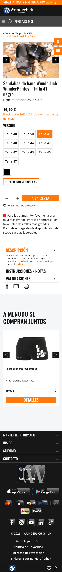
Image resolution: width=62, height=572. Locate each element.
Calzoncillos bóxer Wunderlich (21, 369)
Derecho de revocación (28, 553)
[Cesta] (60, 21)
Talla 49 (45, 143)
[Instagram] (21, 522)
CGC (38, 541)
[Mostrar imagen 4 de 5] (35, 73)
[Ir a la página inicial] (18, 10)
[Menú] (4, 21)
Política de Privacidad (28, 547)
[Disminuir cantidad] (6, 198)
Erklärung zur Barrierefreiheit (31, 558)
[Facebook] (11, 522)
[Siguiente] (55, 60)
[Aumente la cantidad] (17, 198)
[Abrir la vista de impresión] (26, 286)
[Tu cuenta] (55, 568)
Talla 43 (28, 152)
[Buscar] (10, 21)
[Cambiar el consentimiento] (12, 568)
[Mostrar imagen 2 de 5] (27, 73)
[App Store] (16, 491)
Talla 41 (45, 134)
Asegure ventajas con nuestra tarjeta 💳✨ (28, 2)
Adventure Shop (24, 21)
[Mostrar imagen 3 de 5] (31, 73)
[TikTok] (50, 522)
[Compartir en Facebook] (7, 286)
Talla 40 (11, 134)
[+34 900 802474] (58, 41)
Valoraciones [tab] (18, 278)
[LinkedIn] (40, 522)
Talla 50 (28, 134)
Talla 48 (11, 143)
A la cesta (40, 198)
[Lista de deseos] (49, 568)
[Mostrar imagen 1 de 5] (23, 73)
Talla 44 (28, 143)
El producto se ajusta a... (21, 182)
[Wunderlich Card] (31, 474)
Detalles (31, 400)
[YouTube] (31, 522)
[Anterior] (6, 60)
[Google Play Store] (45, 491)
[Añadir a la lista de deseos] (54, 391)
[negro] (7, 172)
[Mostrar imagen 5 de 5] (39, 73)
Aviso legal (23, 541)
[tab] (31, 256)
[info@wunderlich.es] (58, 51)
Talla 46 (45, 152)
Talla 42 (11, 152)
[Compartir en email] (16, 286)
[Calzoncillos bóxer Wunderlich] (31, 348)
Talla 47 (11, 161)
